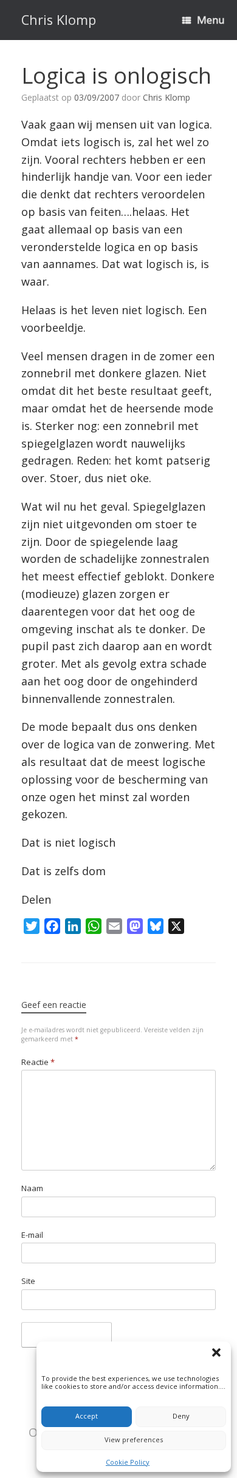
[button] (218, 1354)
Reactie (38, 1061)
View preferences (134, 1439)
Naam (32, 1188)
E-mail (32, 1234)
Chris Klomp (166, 97)
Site (28, 1280)
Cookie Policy (127, 1461)
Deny (181, 1415)
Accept (86, 1415)
